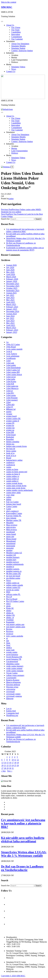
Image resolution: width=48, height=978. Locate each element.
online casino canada (14, 585)
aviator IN (10, 423)
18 (15, 763)
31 (13, 768)
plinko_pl (10, 617)
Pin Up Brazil (11, 599)
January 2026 (11, 281)
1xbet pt (9, 391)
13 (2, 763)
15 (8, 763)
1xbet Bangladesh (13, 367)
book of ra (10, 453)
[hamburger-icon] (2, 112)
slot (7, 641)
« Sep (3, 771)
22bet (8, 402)
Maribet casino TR (13, 520)
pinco (8, 604)
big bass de (10, 448)
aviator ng (10, 430)
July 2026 (10, 267)
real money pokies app (15, 624)
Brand (8, 458)
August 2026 (11, 265)
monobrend (10, 543)
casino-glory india (13, 492)
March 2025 (11, 304)
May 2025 (10, 300)
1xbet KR (10, 384)
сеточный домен (13, 694)
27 (2, 768)
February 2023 (12, 330)
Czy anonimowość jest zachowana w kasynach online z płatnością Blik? (25, 230)
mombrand (10, 532)
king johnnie (11, 518)
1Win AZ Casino (13, 344)
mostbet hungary (13, 557)
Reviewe (9, 631)
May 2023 (10, 323)
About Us (10, 25)
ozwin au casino (12, 590)
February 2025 (12, 307)
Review (9, 629)
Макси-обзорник (13, 682)
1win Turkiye (11, 354)
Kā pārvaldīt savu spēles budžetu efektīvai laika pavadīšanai (22, 839)
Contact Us (10, 71)
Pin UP (9, 597)
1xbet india (10, 379)
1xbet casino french (14, 374)
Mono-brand (11, 539)
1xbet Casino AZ (13, 370)
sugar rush (10, 650)
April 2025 (10, 302)
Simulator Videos (18, 67)
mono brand (11, 534)
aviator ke (10, 425)
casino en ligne (12, 469)
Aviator (9, 414)
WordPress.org (12, 715)
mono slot (10, 536)
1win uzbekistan (12, 356)
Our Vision (15, 27)
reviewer (9, 634)
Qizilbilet (10, 620)
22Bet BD (10, 405)
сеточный (10, 691)
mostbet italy (11, 560)
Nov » (9, 771)
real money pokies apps (15, 627)
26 (18, 765)
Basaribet (10, 439)
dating (8, 499)
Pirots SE (10, 608)
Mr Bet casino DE (13, 573)
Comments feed (12, 713)
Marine (14, 57)
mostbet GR (11, 555)
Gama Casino (11, 506)
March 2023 (11, 328)
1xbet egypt (11, 377)
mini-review (11, 527)
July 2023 (10, 318)
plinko (8, 610)
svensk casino (11, 652)
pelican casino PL (13, 594)
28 (5, 768)
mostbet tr (10, 566)
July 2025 (10, 295)
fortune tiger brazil (13, 504)
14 (5, 763)
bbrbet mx (10, 444)
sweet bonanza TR (13, 659)
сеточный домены (14, 696)
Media (8, 64)
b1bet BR (10, 432)
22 (8, 765)
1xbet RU (10, 393)
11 (15, 760)
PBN (8, 592)
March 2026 (11, 277)
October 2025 (11, 288)
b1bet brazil (11, 435)
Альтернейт (11, 678)
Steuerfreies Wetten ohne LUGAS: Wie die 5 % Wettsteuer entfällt (23, 853)
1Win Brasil (11, 347)
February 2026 (12, 279)
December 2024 (12, 311)
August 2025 (11, 293)
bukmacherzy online (14, 460)
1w (7, 342)
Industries (10, 53)
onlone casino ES (13, 587)
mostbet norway (12, 562)
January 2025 (11, 309)
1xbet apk (10, 363)
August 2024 (11, 314)
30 (10, 768)
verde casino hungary (14, 666)
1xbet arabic (11, 365)
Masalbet (9, 523)
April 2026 (10, 274)
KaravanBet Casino (14, 513)
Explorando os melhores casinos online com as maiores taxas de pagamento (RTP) (25, 249)
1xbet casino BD (13, 372)
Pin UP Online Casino (15, 601)
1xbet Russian (12, 398)
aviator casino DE (13, 418)
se (7, 638)
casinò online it (12, 481)
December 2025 (12, 284)
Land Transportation (19, 60)
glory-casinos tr (12, 511)
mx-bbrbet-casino (13, 578)
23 (10, 765)
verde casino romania (14, 671)
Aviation (14, 55)
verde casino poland (14, 668)
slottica (9, 647)
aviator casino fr (12, 421)
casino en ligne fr (13, 474)
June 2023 (10, 321)
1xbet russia (11, 395)
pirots (8, 606)
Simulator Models (18, 46)
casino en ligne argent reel (16, 472)
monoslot (10, 548)
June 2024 (10, 316)
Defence (14, 62)
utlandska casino (12, 664)
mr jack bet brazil (13, 576)
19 (18, 763)
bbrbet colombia (12, 442)
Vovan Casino (12, 673)
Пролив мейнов (13, 684)
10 (13, 760)
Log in (9, 708)
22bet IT (9, 407)
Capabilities (16, 32)
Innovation (15, 34)
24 (13, 765)
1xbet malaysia (12, 386)
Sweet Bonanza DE (14, 657)
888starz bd (10, 409)
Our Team (15, 30)
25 (15, 765)
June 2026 (10, 270)
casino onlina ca (12, 476)
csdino (8, 497)
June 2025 (10, 297)
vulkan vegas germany (15, 675)
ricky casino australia (14, 636)
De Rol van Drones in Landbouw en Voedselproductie (22, 868)
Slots (8, 643)
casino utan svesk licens (15, 488)
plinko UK (10, 615)
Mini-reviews (11, 529)
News (13, 69)
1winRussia (11, 358)
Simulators (10, 41)
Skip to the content (8, 2)
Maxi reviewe (11, 525)
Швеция (9, 698)
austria (8, 411)
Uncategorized (12, 661)
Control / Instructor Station (22, 50)
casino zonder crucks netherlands (19, 490)
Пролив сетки (12, 687)
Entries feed (11, 711)
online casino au (12, 583)
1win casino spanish (14, 349)
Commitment (16, 37)
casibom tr (10, 462)
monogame (10, 546)
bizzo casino (11, 451)
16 (10, 763)
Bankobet (10, 437)
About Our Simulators (20, 44)
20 (2, 765)
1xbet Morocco (12, 388)
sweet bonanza (12, 654)
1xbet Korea (11, 381)
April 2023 (10, 325)
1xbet (8, 361)
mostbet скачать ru (14, 571)
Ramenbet (10, 622)
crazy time (10, 495)
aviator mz (10, 428)
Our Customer (17, 39)
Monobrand (11, 541)
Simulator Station (18, 48)
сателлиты (10, 689)
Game (8, 509)
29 (8, 768)
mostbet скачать (12, 569)
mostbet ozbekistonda (15, 564)
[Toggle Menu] (2, 21)
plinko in (9, 613)
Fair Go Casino (12, 502)
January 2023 (11, 332)
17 (13, 763)
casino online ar (12, 479)
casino (11, 198)
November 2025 (12, 286)
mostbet (9, 550)
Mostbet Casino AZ (14, 553)
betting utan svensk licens (16, 446)
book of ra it (11, 455)
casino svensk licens (14, 483)
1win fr (9, 351)
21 (5, 765)
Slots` (8, 645)
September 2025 (12, 290)
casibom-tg (10, 465)
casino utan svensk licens (16, 486)
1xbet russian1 (12, 400)
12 (18, 760)
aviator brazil (11, 416)
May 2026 (10, 272)
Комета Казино (12, 680)
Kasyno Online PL (13, 516)
